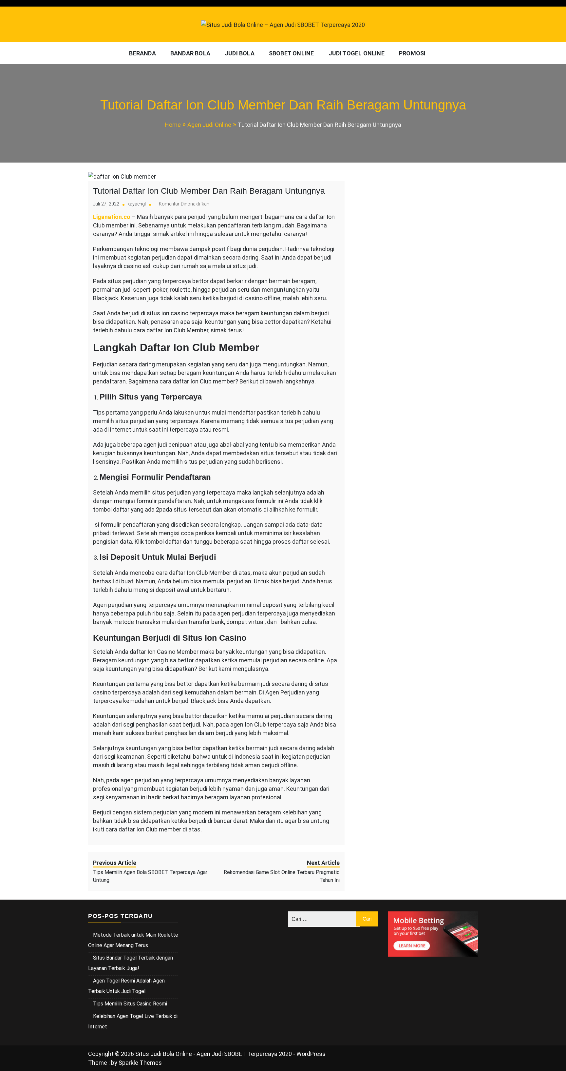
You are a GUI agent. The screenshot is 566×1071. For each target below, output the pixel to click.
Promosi (412, 53)
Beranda (142, 53)
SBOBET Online (291, 53)
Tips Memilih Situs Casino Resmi (130, 1004)
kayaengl (136, 204)
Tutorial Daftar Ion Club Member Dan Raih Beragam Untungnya (209, 190)
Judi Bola (240, 53)
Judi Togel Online (357, 53)
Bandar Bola (190, 53)
